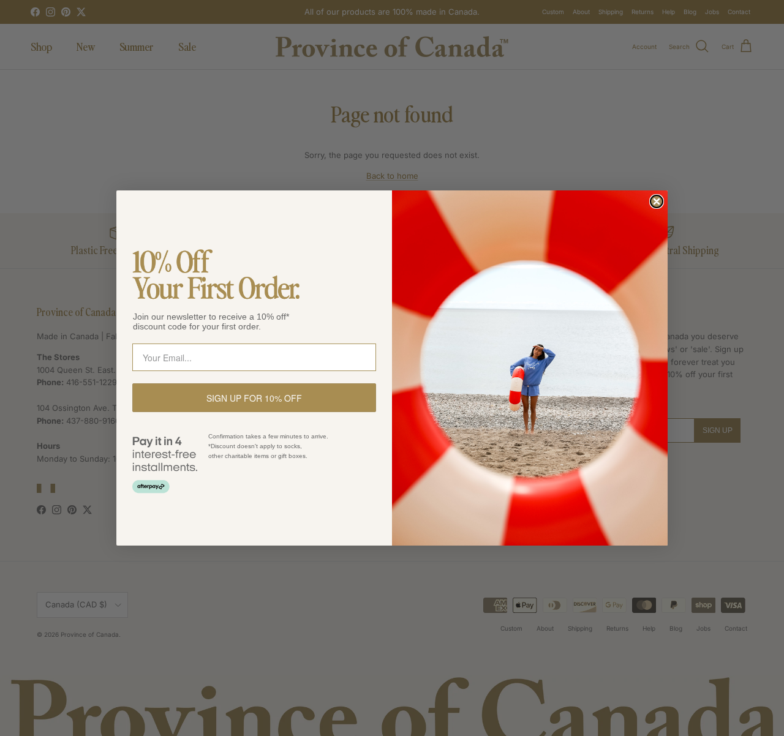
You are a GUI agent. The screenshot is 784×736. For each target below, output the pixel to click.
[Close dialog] (656, 201)
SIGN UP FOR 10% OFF (254, 398)
